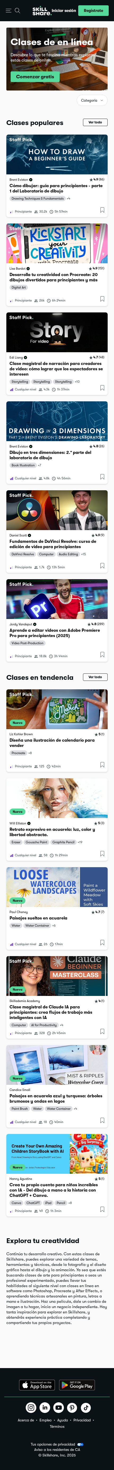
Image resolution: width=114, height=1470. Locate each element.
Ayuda (62, 1420)
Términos (57, 1426)
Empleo (46, 1420)
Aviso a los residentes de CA (57, 1450)
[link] (57, 176)
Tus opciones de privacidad (53, 1444)
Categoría (89, 100)
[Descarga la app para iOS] (37, 1385)
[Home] (42, 10)
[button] (8, 10)
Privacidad (82, 1420)
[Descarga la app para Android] (77, 1385)
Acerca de (26, 1420)
